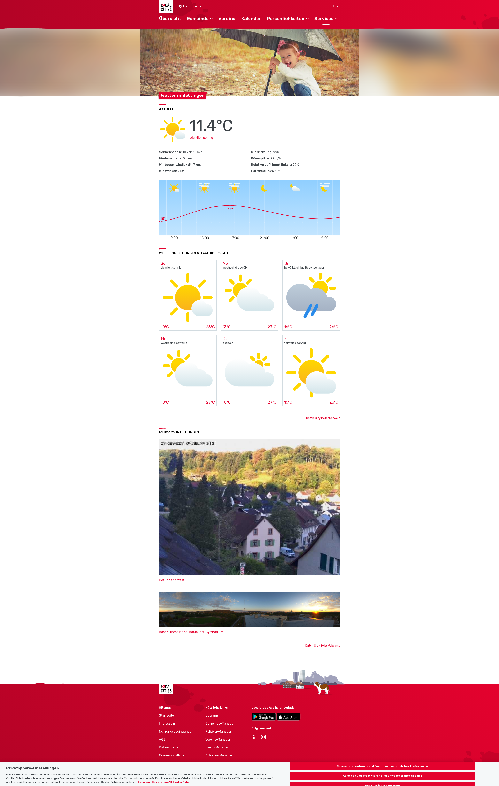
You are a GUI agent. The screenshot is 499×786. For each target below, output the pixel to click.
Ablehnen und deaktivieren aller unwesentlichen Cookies (382, 775)
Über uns (212, 715)
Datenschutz (168, 747)
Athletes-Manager (218, 755)
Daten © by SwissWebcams (322, 645)
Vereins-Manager (217, 739)
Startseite (166, 715)
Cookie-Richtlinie (171, 755)
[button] (190, 6)
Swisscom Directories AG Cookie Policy (164, 782)
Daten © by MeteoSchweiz (323, 418)
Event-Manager (216, 747)
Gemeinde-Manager (219, 723)
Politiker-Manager (218, 731)
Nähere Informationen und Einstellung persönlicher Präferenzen (382, 766)
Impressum (167, 723)
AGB (162, 739)
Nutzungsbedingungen (176, 731)
